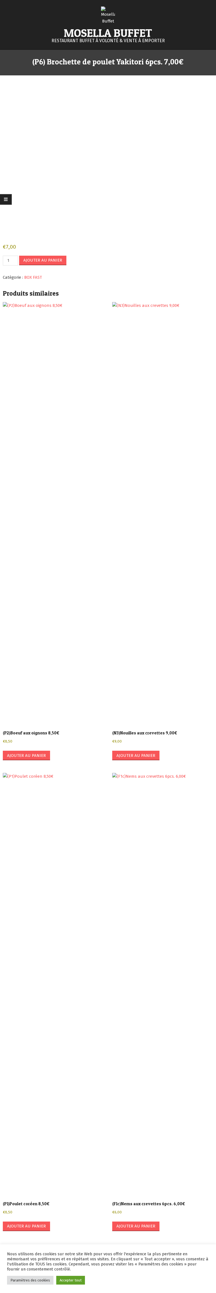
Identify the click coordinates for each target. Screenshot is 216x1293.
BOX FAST (33, 277)
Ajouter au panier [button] (26, 755)
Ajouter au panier (42, 260)
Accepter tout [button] (71, 1280)
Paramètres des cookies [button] (30, 1280)
